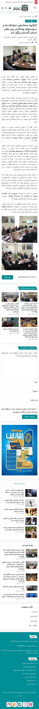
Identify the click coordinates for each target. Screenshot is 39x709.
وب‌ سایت (33, 400)
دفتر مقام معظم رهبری (29, 663)
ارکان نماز (34, 621)
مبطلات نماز (33, 625)
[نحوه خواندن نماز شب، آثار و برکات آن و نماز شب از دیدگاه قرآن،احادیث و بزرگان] (31, 493)
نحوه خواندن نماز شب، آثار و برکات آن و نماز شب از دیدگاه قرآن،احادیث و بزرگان (14, 492)
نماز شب (34, 612)
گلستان (28, 21)
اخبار (21, 16)
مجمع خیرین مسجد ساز (29, 674)
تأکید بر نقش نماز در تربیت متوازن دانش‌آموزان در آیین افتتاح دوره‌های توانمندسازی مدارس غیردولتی (10, 308)
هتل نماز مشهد (31, 680)
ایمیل (34, 391)
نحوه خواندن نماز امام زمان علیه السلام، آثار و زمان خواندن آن (14, 529)
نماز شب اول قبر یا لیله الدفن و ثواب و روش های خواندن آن (14, 501)
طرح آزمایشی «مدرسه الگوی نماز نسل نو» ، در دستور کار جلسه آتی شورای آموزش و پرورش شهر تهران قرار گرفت (30, 333)
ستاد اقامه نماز (29, 16)
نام (35, 382)
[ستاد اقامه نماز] (20, 8)
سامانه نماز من (31, 684)
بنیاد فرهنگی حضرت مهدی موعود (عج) (25, 670)
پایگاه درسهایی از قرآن (29, 667)
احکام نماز (33, 616)
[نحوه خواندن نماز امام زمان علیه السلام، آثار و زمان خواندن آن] (31, 532)
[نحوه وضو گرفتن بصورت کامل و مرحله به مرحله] (31, 512)
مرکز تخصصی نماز (31, 677)
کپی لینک (7, 277)
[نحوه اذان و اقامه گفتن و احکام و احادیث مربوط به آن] (31, 521)
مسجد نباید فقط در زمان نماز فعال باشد (11, 330)
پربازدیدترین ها (19, 483)
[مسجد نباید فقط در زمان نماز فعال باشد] (10, 322)
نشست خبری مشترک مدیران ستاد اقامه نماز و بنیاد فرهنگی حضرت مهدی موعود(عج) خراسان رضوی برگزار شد (29, 308)
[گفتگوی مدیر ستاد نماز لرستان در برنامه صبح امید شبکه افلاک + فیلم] (31, 595)
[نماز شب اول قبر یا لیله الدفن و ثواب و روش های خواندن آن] (31, 503)
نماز (9, 692)
